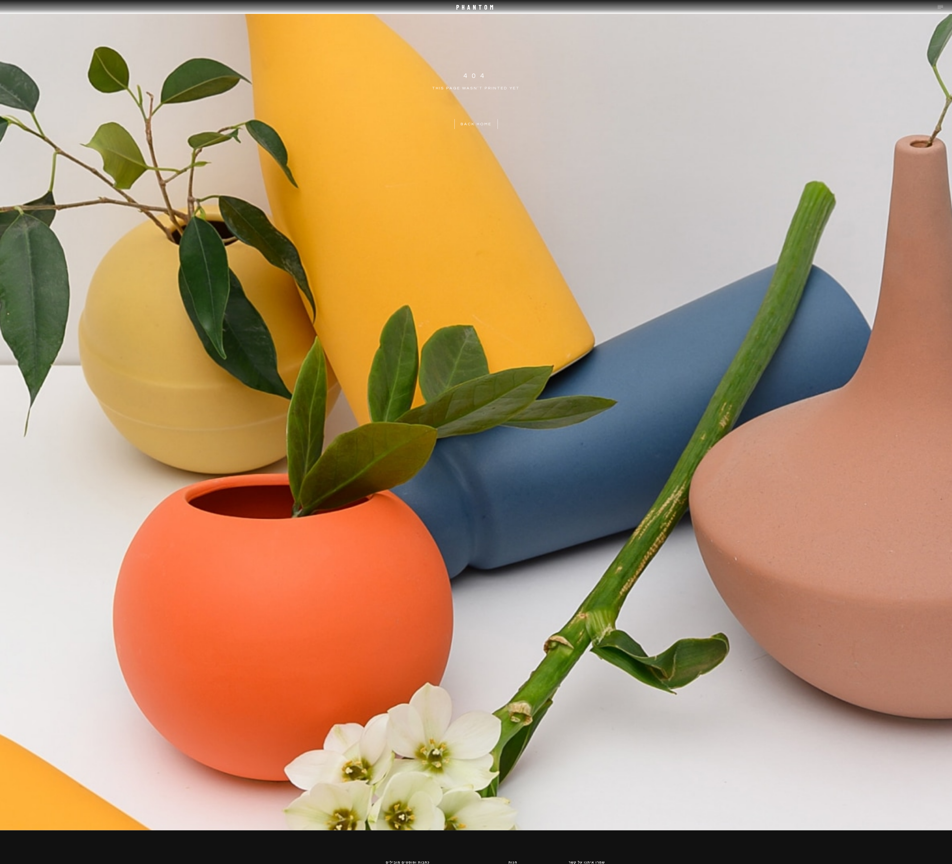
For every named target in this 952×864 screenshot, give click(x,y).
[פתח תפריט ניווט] (940, 7)
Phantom (476, 7)
